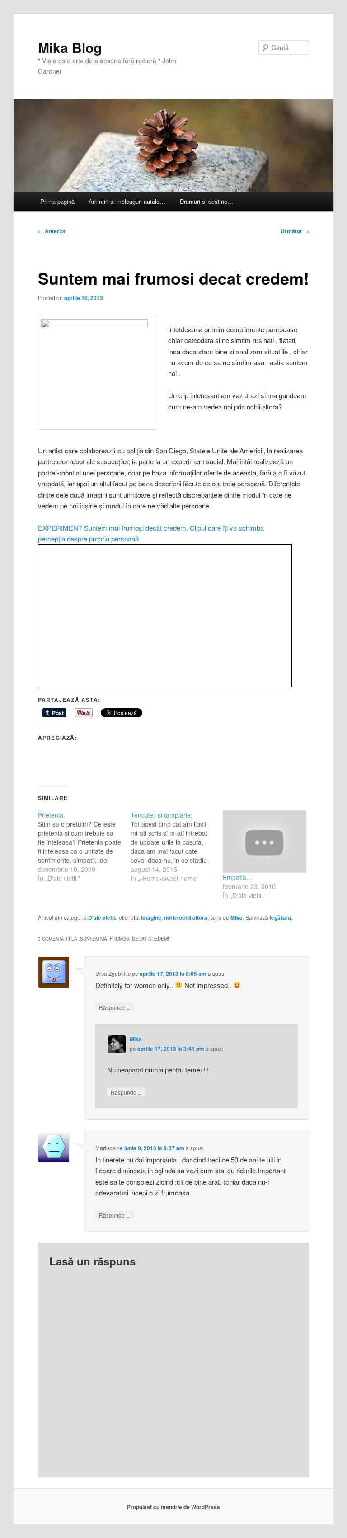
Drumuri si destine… (206, 201)
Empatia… (238, 877)
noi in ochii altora (185, 917)
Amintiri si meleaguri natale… (127, 201)
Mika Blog (70, 47)
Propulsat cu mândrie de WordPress (173, 1507)
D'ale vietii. (102, 917)
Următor (295, 231)
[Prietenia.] (84, 846)
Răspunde (114, 1007)
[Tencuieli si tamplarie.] (177, 846)
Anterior (52, 231)
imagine (151, 917)
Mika (236, 917)
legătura (280, 917)
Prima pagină (57, 201)
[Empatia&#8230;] (264, 841)
